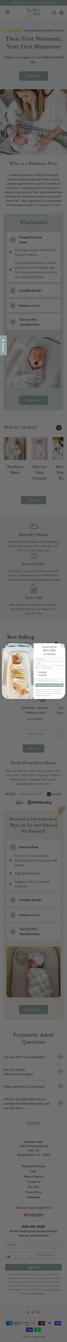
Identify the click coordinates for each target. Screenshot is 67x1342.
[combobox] (38, 667)
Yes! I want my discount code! (49, 685)
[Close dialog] (62, 645)
